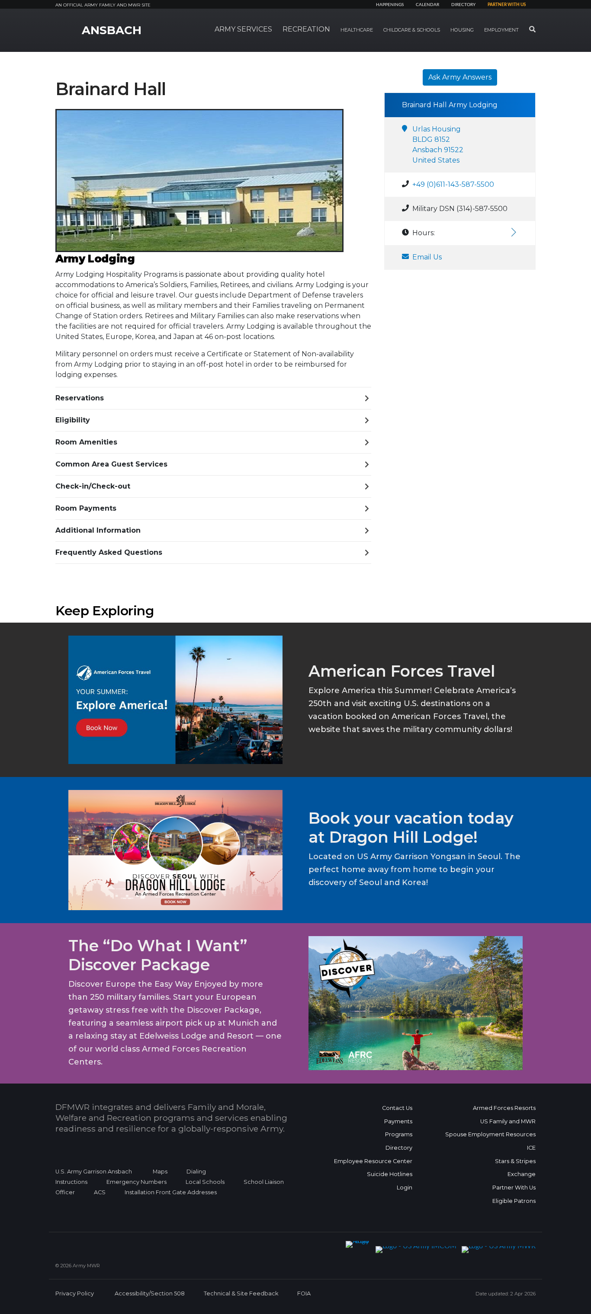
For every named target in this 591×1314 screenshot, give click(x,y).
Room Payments (85, 508)
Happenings (390, 5)
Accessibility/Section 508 (150, 1293)
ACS (100, 1192)
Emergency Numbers (136, 1182)
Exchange (521, 1174)
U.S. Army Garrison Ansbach (93, 1171)
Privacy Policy (74, 1293)
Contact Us (397, 1108)
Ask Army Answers (459, 77)
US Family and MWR (508, 1121)
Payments (398, 1121)
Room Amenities (86, 442)
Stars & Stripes (515, 1161)
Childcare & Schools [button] (411, 30)
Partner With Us (514, 1187)
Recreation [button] (306, 29)
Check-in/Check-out (92, 486)
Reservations (79, 398)
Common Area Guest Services (111, 464)
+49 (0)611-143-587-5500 (453, 184)
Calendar (427, 5)
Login (404, 1187)
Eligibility (72, 420)
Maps (160, 1171)
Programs (398, 1134)
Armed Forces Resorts (504, 1108)
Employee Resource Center (373, 1161)
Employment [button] (501, 30)
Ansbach (111, 30)
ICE (531, 1148)
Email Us (427, 257)
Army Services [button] (243, 29)
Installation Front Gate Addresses (171, 1192)
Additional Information (98, 530)
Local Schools (205, 1182)
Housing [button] (462, 30)
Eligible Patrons (514, 1201)
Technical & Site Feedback (241, 1293)
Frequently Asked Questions (108, 552)
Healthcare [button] (356, 30)
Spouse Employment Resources (490, 1134)
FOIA (304, 1293)
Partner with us (507, 5)
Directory (463, 5)
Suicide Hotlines (389, 1174)
